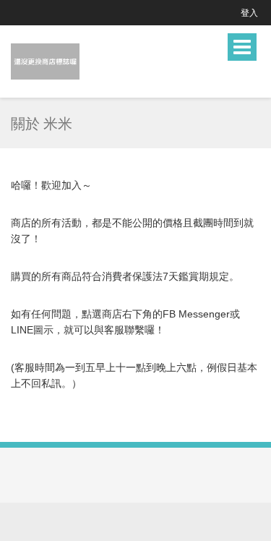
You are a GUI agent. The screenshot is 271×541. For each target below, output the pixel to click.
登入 (249, 12)
